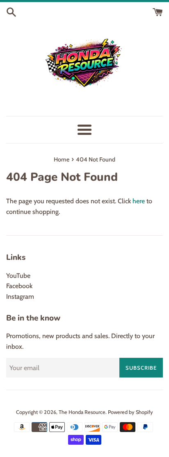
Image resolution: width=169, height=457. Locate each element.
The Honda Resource (82, 412)
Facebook (19, 286)
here (138, 201)
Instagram (20, 296)
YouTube (18, 276)
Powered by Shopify (130, 412)
